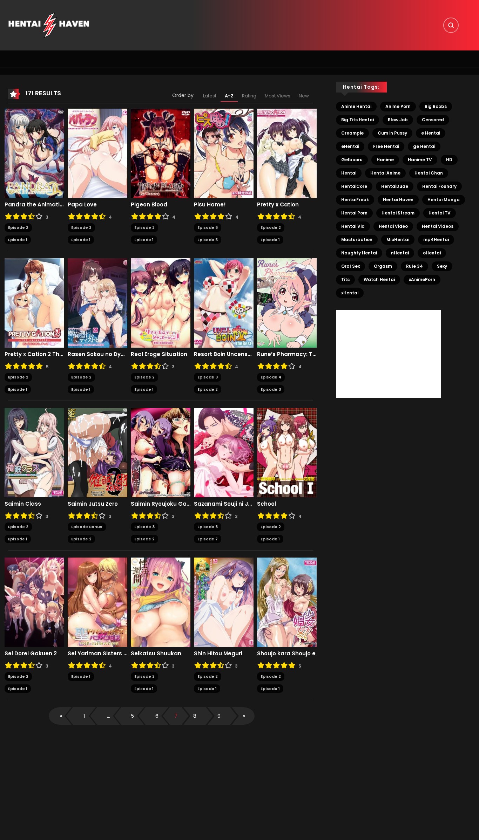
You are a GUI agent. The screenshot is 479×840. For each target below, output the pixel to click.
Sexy (442, 266)
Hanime (385, 160)
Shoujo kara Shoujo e (286, 653)
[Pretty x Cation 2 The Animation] (34, 302)
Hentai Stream (398, 213)
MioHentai (397, 240)
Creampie (352, 133)
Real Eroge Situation (159, 354)
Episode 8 (207, 527)
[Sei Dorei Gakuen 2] (34, 602)
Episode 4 (271, 377)
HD (449, 160)
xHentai (349, 293)
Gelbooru (352, 160)
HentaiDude (394, 186)
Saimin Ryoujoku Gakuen (160, 504)
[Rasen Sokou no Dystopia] (97, 302)
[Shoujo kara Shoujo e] (287, 602)
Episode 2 (18, 227)
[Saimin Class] (34, 452)
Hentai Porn (354, 213)
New (304, 96)
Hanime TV (420, 160)
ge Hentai (424, 146)
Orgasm (383, 266)
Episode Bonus (86, 527)
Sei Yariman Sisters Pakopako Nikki (97, 653)
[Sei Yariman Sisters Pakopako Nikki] (97, 602)
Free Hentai (386, 146)
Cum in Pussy (392, 133)
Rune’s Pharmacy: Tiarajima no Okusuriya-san (287, 354)
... (108, 715)
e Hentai (430, 133)
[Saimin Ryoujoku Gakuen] (160, 452)
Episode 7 (207, 539)
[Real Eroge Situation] (160, 302)
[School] (287, 452)
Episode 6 (207, 227)
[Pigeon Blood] (160, 153)
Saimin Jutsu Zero (93, 504)
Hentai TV (440, 213)
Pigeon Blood (149, 205)
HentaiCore (354, 186)
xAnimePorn (422, 279)
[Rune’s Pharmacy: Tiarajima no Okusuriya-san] (287, 302)
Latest (209, 96)
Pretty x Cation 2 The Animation (34, 354)
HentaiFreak (355, 200)
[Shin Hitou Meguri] (224, 602)
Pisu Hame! (210, 205)
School (266, 504)
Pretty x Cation (278, 205)
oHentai (432, 253)
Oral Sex (350, 266)
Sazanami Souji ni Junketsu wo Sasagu (224, 504)
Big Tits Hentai (357, 120)
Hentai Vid (353, 226)
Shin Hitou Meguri (218, 653)
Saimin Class (23, 504)
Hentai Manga (443, 200)
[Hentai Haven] (48, 24)
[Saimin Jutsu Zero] (97, 452)
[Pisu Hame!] (224, 153)
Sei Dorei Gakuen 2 (31, 653)
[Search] (451, 25)
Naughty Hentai (359, 253)
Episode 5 (207, 240)
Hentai (348, 173)
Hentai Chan (428, 173)
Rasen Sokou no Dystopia (97, 354)
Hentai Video (393, 226)
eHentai (350, 146)
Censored (433, 120)
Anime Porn (398, 106)
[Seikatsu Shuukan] (160, 602)
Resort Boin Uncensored (224, 354)
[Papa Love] (97, 153)
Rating (249, 96)
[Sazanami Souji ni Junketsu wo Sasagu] (224, 452)
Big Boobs (436, 106)
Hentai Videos (437, 226)
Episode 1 (17, 240)
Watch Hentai (379, 279)
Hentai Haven (398, 200)
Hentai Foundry (439, 186)
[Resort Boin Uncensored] (224, 302)
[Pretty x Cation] (287, 153)
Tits (345, 279)
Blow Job (398, 120)
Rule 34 (414, 266)
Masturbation (356, 240)
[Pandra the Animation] (34, 153)
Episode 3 (207, 377)
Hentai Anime (385, 173)
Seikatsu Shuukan (156, 653)
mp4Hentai (436, 240)
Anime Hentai (356, 106)
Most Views (277, 96)
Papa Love (82, 205)
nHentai (400, 253)
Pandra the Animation (34, 205)
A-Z (229, 96)
